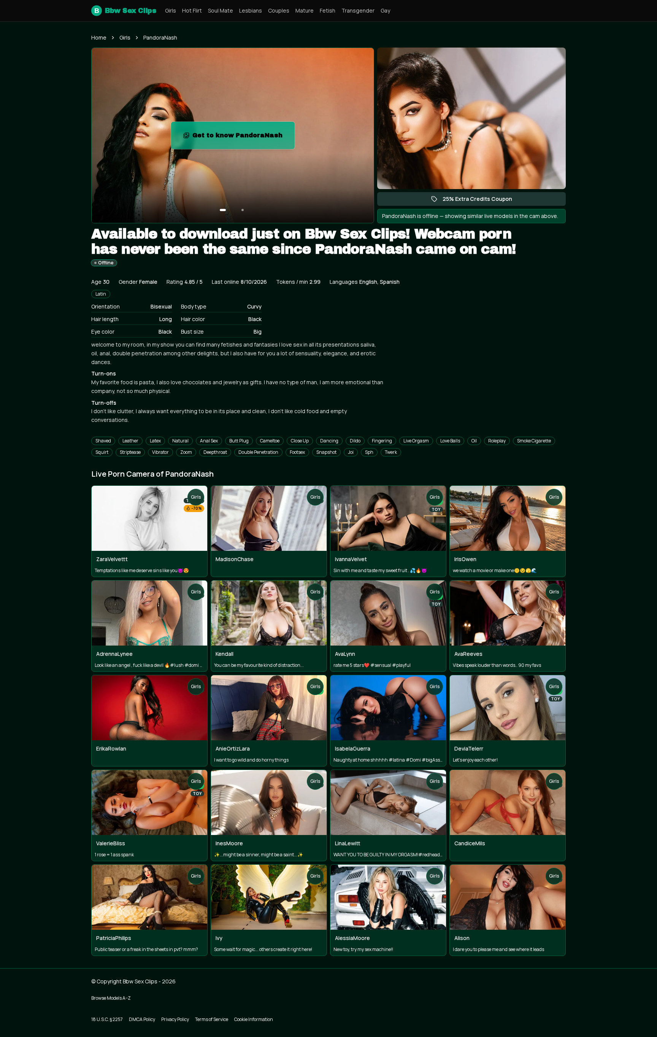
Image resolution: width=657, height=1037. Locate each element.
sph (369, 452)
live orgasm (416, 440)
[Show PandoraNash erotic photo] (222, 210)
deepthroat (215, 452)
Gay (385, 10)
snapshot (326, 452)
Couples (278, 10)
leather (130, 440)
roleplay (497, 440)
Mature (304, 10)
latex (155, 440)
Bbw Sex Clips (125, 10)
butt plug (239, 440)
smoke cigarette (534, 440)
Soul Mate (220, 10)
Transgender (358, 10)
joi (351, 452)
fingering (382, 440)
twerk (391, 452)
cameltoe (269, 440)
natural (180, 440)
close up (300, 440)
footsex (297, 452)
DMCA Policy (142, 1019)
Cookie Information (253, 1019)
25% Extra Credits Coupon (481, 200)
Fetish (327, 10)
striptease (130, 452)
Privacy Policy (175, 1019)
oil (474, 440)
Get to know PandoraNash (243, 137)
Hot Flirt (192, 10)
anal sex (209, 440)
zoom (186, 452)
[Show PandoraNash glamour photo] (242, 210)
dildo (355, 440)
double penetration (258, 452)
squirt (101, 452)
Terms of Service (211, 1019)
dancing (329, 440)
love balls (450, 440)
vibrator (160, 452)
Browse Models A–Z (111, 998)
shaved (103, 440)
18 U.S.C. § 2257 (107, 1019)
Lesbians (250, 10)
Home (98, 37)
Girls (170, 10)
